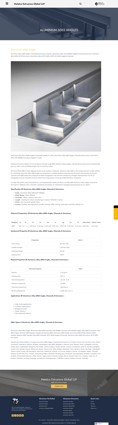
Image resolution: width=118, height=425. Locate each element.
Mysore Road (50, 420)
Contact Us (93, 408)
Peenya (56, 420)
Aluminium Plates (43, 403)
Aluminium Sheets (43, 401)
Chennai (67, 420)
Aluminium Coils (43, 406)
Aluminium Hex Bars (68, 408)
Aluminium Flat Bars (68, 401)
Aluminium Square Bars (68, 406)
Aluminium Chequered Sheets (46, 408)
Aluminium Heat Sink (68, 415)
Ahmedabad (73, 420)
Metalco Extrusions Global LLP (29, 4)
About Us (93, 406)
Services (93, 403)
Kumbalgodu (61, 420)
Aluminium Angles (67, 410)
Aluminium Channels (68, 412)
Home (92, 401)
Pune (78, 420)
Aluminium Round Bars (68, 403)
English (99, 423)
